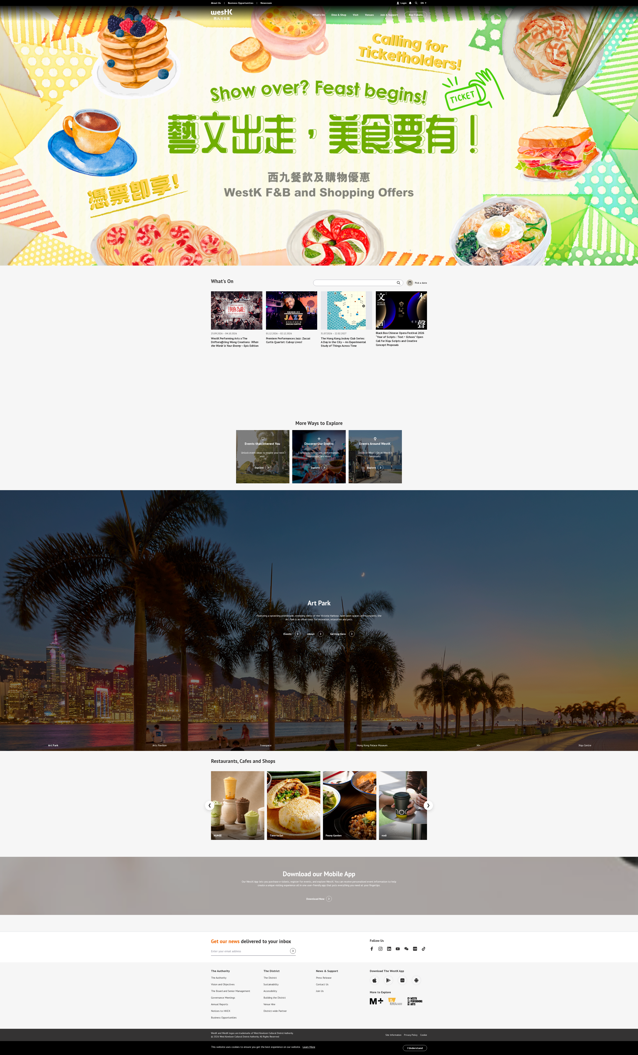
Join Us (320, 991)
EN (422, 2)
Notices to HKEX (220, 1011)
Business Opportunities (240, 2)
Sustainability (271, 984)
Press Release (323, 977)
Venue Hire (269, 1004)
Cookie (423, 1034)
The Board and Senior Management (230, 991)
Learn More (309, 1047)
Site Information (393, 1034)
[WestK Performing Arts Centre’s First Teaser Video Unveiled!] (402, 250)
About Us (216, 2)
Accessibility (270, 991)
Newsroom (266, 2)
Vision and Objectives (223, 984)
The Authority (218, 977)
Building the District (275, 997)
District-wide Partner (275, 1011)
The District (270, 977)
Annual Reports (219, 1004)
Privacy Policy (411, 1034)
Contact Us (322, 984)
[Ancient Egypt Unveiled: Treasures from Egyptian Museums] (406, 250)
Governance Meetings (223, 997)
